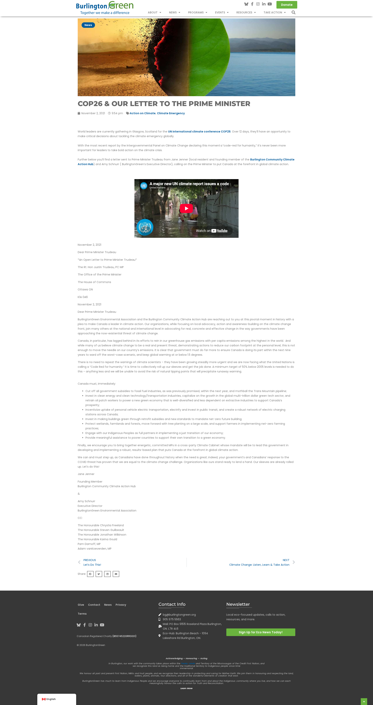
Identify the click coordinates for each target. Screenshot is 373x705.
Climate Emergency (171, 113)
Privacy (121, 605)
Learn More (186, 688)
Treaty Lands (188, 663)
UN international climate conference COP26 (199, 131)
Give (81, 605)
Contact (94, 605)
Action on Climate (143, 113)
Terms (82, 614)
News (173, 12)
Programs (196, 12)
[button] (293, 12)
